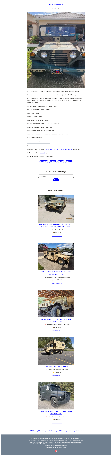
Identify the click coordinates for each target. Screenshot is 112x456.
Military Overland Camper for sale (56, 366)
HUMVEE (61, 430)
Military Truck (78, 430)
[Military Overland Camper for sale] (56, 364)
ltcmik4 (42, 153)
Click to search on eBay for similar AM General (58, 149)
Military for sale (56, 5)
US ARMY (68, 161)
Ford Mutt (52, 161)
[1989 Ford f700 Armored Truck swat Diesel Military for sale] (56, 409)
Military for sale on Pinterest (60, 447)
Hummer (69, 430)
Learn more (64, 445)
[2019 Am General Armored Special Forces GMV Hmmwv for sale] (56, 269)
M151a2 (60, 161)
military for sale (51, 430)
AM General (43, 161)
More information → (57, 236)
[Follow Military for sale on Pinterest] (56, 451)
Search (56, 179)
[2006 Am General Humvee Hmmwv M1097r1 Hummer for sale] (56, 316)
